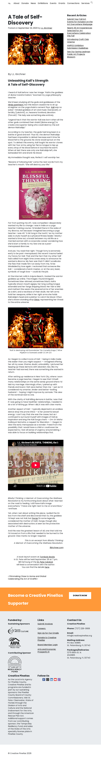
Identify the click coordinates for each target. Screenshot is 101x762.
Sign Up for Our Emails (48, 633)
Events (53, 3)
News (33, 3)
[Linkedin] (51, 679)
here (47, 567)
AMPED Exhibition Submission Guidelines (77, 46)
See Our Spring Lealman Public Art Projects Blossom (78, 54)
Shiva (36, 299)
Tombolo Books (47, 556)
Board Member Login (48, 644)
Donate (25, 3)
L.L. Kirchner (46, 28)
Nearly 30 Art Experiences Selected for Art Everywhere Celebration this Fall (79, 31)
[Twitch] (59, 679)
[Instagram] (47, 679)
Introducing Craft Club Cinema (78, 40)
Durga (35, 518)
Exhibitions (43, 3)
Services (85, 3)
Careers (42, 628)
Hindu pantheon (15, 104)
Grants (61, 3)
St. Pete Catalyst (45, 562)
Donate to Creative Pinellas (47, 639)
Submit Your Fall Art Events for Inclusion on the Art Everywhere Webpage (80, 22)
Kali (52, 107)
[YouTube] (55, 679)
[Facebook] (43, 679)
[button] (92, 2)
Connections (73, 3)
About (16, 3)
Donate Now (80, 595)
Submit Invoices (45, 623)
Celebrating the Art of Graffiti (22, 578)
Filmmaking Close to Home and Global (27, 576)
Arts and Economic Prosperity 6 (47, 650)
